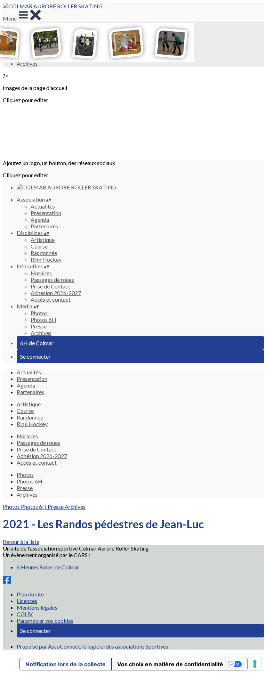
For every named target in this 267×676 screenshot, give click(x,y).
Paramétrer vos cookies (45, 620)
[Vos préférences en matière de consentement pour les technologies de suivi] (254, 663)
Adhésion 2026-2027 (56, 293)
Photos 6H (43, 319)
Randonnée (44, 253)
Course (39, 246)
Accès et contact (51, 299)
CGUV (25, 614)
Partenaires (44, 226)
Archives (41, 332)
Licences (27, 600)
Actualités (43, 206)
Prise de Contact (50, 286)
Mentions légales (37, 607)
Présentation (46, 213)
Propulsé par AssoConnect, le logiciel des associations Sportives (92, 646)
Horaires (41, 273)
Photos (39, 313)
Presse (39, 326)
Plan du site (30, 594)
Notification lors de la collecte (65, 664)
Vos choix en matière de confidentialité (170, 664)
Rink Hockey (46, 259)
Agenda (40, 219)
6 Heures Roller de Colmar (48, 567)
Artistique (43, 239)
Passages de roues (52, 279)
